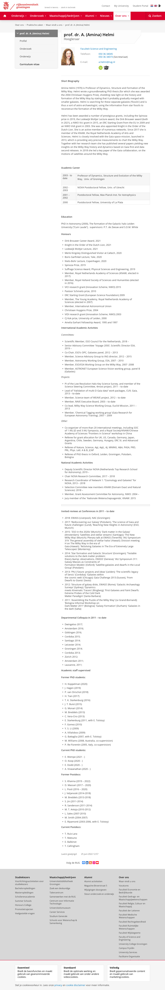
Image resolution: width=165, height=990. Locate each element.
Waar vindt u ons (54, 25)
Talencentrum (56, 892)
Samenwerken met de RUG (63, 896)
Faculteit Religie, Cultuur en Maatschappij (132, 905)
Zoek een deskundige (60, 888)
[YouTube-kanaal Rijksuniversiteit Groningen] (97, 862)
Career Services (57, 912)
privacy (58, 985)
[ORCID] (101, 68)
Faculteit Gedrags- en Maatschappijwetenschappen (133, 898)
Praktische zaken (35, 25)
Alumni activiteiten (93, 881)
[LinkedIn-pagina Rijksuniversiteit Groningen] (87, 862)
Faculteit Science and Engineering (98, 48)
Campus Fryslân (126, 948)
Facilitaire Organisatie (129, 956)
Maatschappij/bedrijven (63, 877)
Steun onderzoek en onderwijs (99, 894)
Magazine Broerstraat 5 (95, 885)
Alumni (88, 877)
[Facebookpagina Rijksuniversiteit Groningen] (83, 862)
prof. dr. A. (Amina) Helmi (77, 25)
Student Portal (140, 5)
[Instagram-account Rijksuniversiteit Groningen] (94, 862)
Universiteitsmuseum (60, 907)
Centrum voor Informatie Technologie (62, 902)
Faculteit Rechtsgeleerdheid (132, 921)
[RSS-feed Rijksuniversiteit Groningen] (90, 862)
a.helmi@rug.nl (107, 62)
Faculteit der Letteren (129, 910)
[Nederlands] (152, 6)
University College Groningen (133, 944)
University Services (128, 952)
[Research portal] (106, 68)
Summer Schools (23, 901)
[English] (155, 6)
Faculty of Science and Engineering (129, 938)
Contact (106, 5)
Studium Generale (58, 916)
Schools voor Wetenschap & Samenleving (63, 922)
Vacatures (124, 885)
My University (121, 5)
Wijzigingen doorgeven (95, 889)
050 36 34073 (106, 56)
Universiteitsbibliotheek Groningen (61, 883)
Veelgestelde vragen (25, 913)
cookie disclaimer (75, 985)
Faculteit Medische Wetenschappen (128, 916)
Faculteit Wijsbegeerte (129, 932)
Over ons (19, 25)
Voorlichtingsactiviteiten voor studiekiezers (29, 883)
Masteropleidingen (24, 892)
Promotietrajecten (24, 909)
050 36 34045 (106, 53)
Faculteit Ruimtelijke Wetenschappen (128, 927)
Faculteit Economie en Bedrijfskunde (129, 891)
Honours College (23, 905)
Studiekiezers (22, 877)
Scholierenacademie (25, 896)
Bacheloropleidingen (25, 888)
